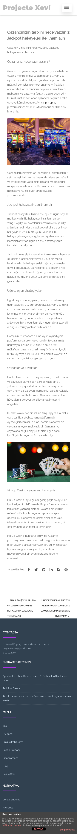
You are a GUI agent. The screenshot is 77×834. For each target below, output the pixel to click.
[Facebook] (28, 569)
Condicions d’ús (11, 799)
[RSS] (58, 569)
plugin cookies (67, 829)
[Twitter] (36, 569)
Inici (5, 726)
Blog (5, 766)
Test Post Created (12, 688)
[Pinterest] (43, 569)
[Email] (66, 569)
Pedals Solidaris (11, 750)
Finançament (10, 758)
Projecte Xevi (27, 8)
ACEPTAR (38, 829)
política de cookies (11, 825)
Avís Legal (8, 807)
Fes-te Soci (9, 774)
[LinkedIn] (51, 569)
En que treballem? (13, 742)
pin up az (50, 102)
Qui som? (8, 734)
